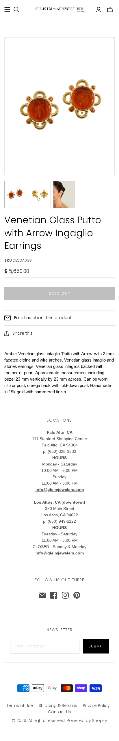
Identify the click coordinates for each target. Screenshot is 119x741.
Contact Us (59, 712)
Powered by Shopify (87, 720)
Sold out (59, 293)
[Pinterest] (76, 595)
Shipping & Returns (58, 705)
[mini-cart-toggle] (110, 9)
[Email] (42, 595)
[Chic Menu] (7, 9)
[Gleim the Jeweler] (59, 9)
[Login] (99, 9)
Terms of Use (19, 705)
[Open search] (16, 9)
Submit (95, 646)
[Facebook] (53, 595)
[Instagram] (65, 595)
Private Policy (96, 705)
